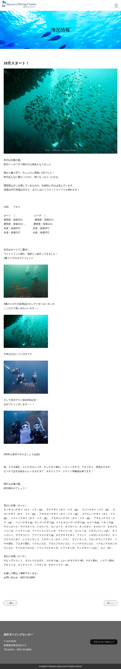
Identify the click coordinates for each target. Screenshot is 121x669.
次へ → (110, 603)
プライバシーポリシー (104, 642)
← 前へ (10, 603)
